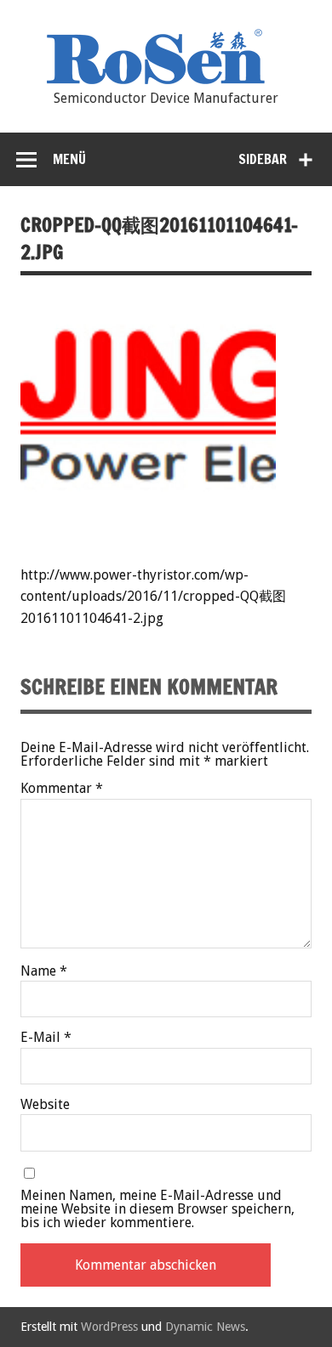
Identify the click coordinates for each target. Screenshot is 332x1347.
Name (43, 971)
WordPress (109, 1326)
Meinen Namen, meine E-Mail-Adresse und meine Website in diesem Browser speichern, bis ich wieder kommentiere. (157, 1209)
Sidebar (262, 159)
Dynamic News (205, 1326)
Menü (69, 159)
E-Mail (46, 1037)
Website (45, 1105)
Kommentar (61, 788)
